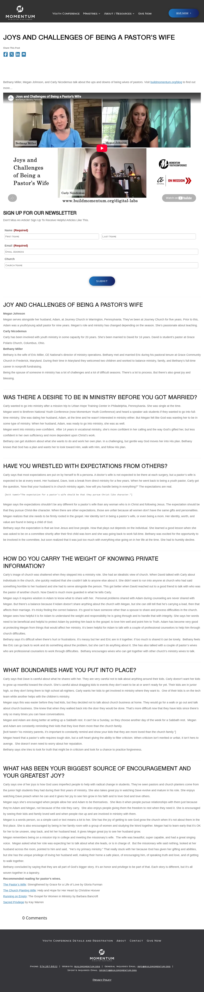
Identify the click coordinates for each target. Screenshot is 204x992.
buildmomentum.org (87, 966)
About (121, 940)
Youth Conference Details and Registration (78, 940)
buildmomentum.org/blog (166, 82)
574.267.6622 (49, 966)
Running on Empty (15, 896)
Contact (136, 940)
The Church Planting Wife (19, 890)
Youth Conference (66, 13)
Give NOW (182, 13)
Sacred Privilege (13, 902)
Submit (102, 281)
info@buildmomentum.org (154, 966)
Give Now (145, 13)
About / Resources (117, 13)
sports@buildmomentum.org (118, 970)
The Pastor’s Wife (14, 884)
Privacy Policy (102, 979)
